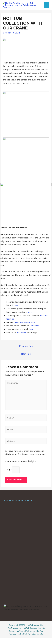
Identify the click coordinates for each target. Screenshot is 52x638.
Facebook (21, 332)
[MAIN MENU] (46, 5)
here (15, 305)
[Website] (26, 441)
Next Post (26, 353)
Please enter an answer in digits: (20, 461)
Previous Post (26, 345)
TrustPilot (34, 325)
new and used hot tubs (24, 322)
